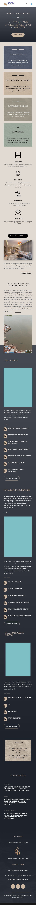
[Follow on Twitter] (18, 886)
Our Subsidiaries (18, 235)
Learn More (11, 478)
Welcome (18, 34)
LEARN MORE (26, 273)
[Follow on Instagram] (23, 886)
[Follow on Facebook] (13, 886)
